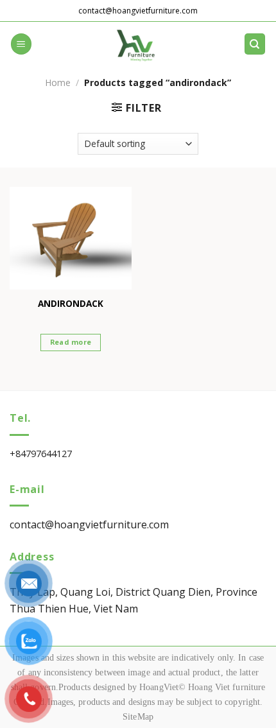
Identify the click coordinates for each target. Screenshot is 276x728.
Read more (71, 342)
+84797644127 (41, 453)
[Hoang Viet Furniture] (138, 44)
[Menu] (21, 44)
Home (58, 82)
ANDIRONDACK (70, 303)
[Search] (255, 44)
